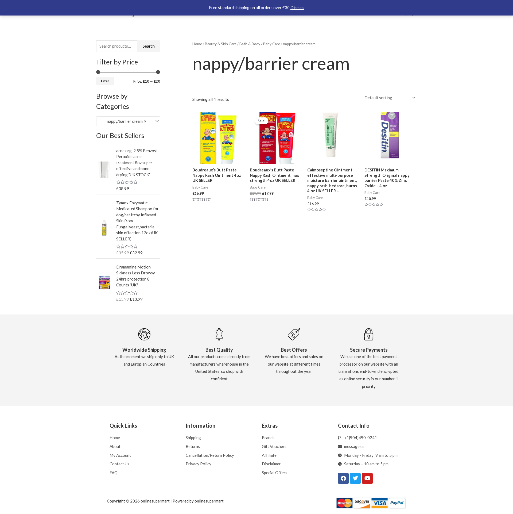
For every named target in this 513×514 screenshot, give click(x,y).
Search (149, 46)
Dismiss (297, 7)
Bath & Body (249, 43)
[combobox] (128, 121)
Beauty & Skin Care (220, 43)
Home (197, 43)
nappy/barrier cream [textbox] (123, 121)
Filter (105, 81)
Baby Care (271, 43)
